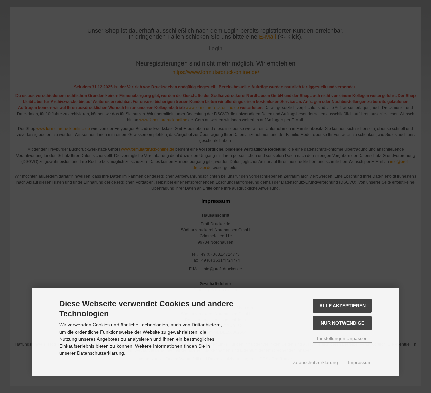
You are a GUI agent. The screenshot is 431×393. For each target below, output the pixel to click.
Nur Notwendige (342, 323)
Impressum (360, 362)
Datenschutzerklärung (314, 362)
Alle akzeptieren (342, 305)
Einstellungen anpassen (342, 338)
